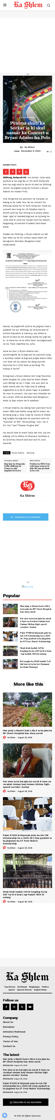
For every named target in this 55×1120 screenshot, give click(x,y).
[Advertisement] (27, 45)
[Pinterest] (19, 172)
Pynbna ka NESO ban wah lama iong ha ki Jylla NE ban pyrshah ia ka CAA (40, 467)
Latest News (27, 117)
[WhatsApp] (26, 172)
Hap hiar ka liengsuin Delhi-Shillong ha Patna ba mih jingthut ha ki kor (14, 467)
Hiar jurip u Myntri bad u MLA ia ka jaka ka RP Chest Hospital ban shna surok (35, 609)
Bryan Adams (18, 453)
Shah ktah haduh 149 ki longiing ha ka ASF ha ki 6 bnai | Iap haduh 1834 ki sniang (35, 651)
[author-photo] (5, 737)
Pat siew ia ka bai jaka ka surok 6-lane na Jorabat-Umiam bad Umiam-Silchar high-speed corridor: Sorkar (35, 622)
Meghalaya (8, 1065)
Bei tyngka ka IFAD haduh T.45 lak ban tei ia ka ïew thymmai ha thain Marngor (35, 664)
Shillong (30, 453)
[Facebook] (6, 172)
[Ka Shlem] (28, 486)
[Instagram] (14, 1007)
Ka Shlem (30, 147)
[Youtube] (30, 1007)
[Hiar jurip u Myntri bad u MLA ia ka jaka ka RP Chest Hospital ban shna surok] (10, 609)
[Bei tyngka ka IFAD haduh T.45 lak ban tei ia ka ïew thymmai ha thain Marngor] (10, 664)
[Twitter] (13, 172)
